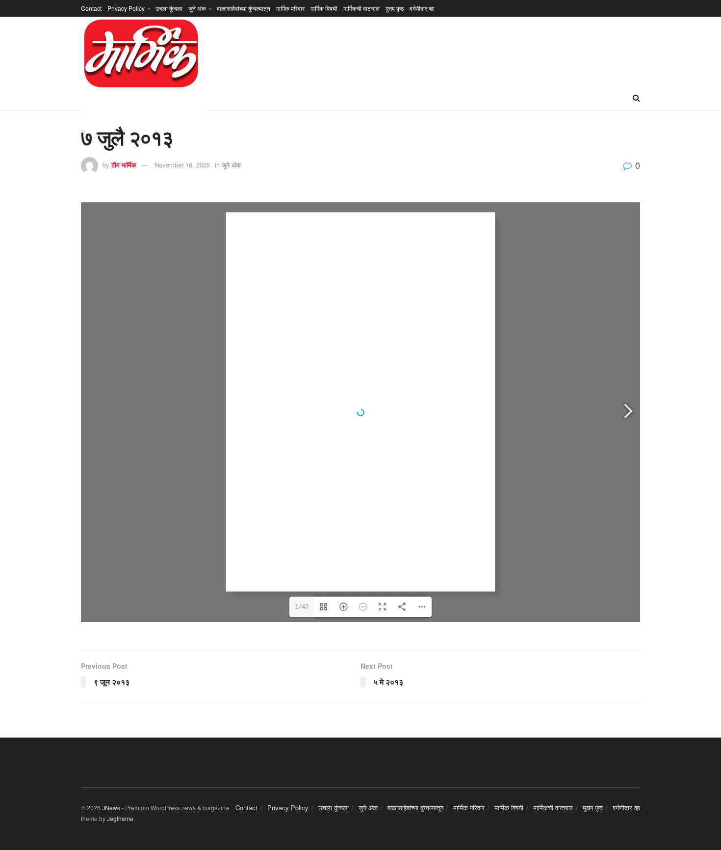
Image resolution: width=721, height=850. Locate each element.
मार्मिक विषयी (323, 8)
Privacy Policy (126, 8)
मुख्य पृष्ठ (395, 8)
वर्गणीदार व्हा (422, 8)
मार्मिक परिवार (290, 8)
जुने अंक (197, 8)
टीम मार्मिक (123, 164)
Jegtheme (120, 818)
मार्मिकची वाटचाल (361, 8)
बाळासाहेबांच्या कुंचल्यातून (243, 8)
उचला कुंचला (168, 8)
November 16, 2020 (182, 164)
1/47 (302, 606)
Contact (91, 8)
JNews (111, 807)
